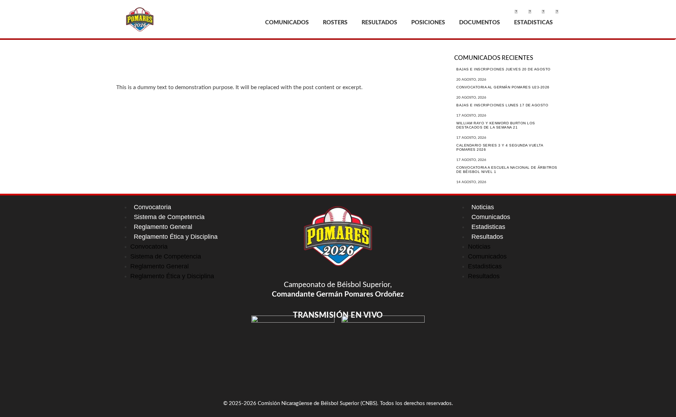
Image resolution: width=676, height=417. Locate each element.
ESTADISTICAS (533, 22)
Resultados (487, 236)
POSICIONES (428, 22)
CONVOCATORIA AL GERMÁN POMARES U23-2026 (503, 87)
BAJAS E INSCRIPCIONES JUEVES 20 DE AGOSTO (503, 69)
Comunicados (490, 216)
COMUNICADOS (287, 22)
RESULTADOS (379, 22)
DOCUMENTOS (479, 22)
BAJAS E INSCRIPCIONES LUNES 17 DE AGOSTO (502, 105)
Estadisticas (488, 226)
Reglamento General (163, 226)
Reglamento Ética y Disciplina (176, 236)
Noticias (482, 207)
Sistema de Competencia (169, 216)
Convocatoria (152, 207)
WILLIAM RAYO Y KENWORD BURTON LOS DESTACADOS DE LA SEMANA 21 (495, 125)
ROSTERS (335, 22)
